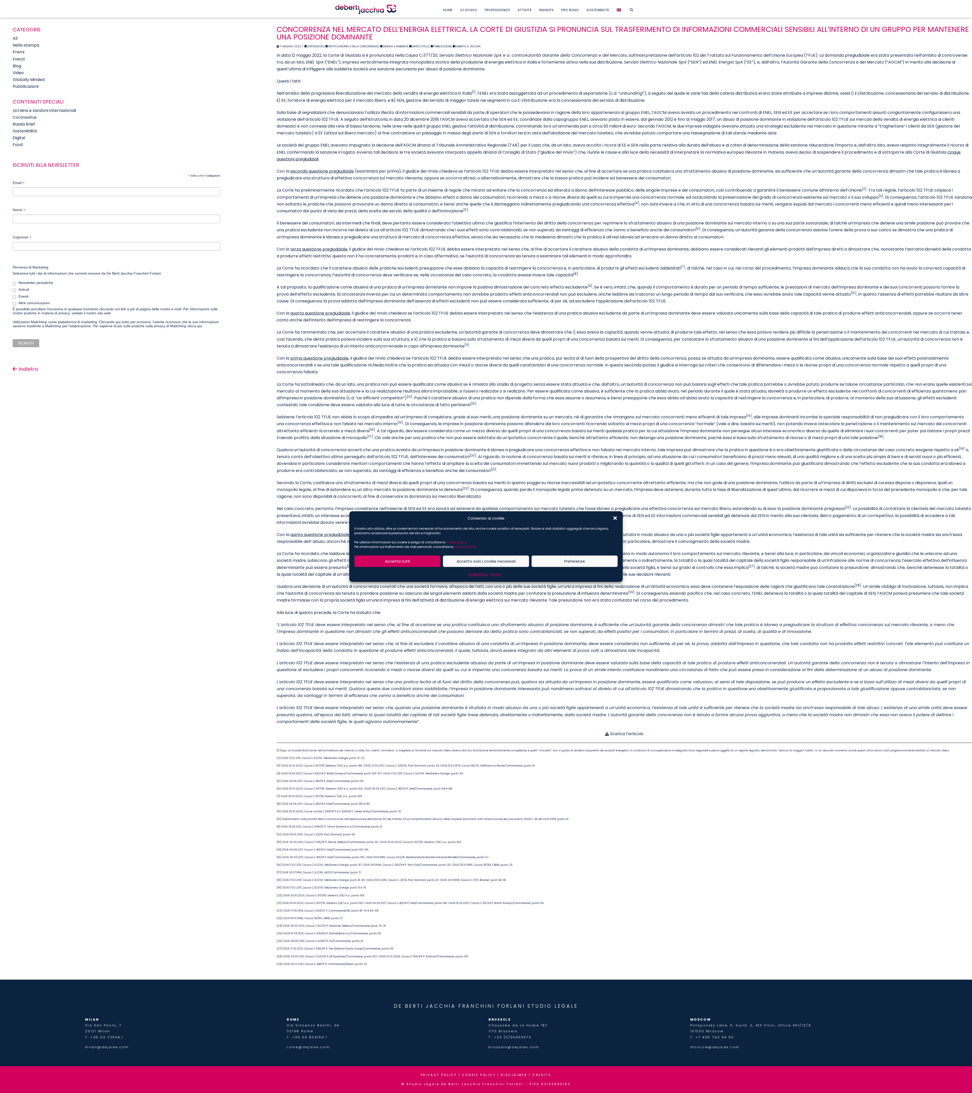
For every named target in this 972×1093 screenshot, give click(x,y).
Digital (19, 138)
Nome (19, 210)
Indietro (27, 369)
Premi (18, 52)
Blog (17, 66)
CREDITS (541, 1075)
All (15, 38)
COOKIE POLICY (479, 1075)
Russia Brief (24, 124)
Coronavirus (25, 117)
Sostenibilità (25, 131)
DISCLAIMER (514, 1075)
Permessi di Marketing (30, 267)
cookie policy (456, 542)
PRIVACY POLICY (439, 1075)
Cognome (22, 238)
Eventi (19, 59)
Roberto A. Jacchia (468, 46)
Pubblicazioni (442, 46)
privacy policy (465, 547)
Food (18, 145)
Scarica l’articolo (626, 734)
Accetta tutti (397, 561)
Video (18, 73)
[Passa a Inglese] (619, 9)
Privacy (496, 574)
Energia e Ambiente (395, 46)
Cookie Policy (478, 574)
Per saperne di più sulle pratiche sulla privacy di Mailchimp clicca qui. (148, 326)
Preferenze (574, 561)
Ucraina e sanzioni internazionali (44, 110)
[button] (615, 518)
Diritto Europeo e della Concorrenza (353, 46)
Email (19, 183)
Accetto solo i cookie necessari (486, 561)
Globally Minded (29, 80)
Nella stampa (26, 45)
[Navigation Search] (631, 9)
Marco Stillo (420, 46)
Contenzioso (315, 46)
